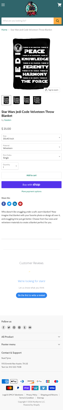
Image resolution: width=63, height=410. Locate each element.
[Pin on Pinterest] (20, 204)
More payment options (31, 191)
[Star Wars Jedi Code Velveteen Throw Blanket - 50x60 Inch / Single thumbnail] (16, 100)
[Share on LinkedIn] (15, 204)
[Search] (58, 21)
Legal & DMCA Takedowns (12, 395)
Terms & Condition (26, 398)
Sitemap (40, 398)
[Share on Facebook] (3, 204)
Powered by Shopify (31, 405)
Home (4, 30)
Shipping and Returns (49, 395)
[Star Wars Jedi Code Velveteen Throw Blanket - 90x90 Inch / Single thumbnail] (37, 100)
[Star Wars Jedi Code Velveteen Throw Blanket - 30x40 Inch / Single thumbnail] (6, 100)
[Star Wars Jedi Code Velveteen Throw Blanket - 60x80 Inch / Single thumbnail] (27, 100)
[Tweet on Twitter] (9, 204)
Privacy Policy (31, 395)
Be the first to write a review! (31, 295)
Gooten (7, 120)
